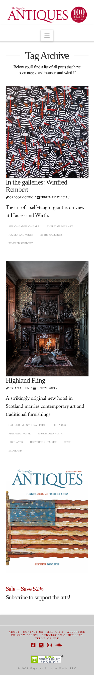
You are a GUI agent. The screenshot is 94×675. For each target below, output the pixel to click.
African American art (24, 226)
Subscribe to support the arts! (38, 597)
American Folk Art (60, 226)
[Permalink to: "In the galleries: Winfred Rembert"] (47, 132)
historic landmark (43, 442)
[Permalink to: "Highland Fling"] (47, 318)
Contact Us (33, 632)
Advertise (76, 632)
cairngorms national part (27, 425)
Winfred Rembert (21, 243)
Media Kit (55, 632)
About (14, 632)
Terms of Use (47, 638)
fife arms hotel (20, 433)
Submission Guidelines (62, 635)
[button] (47, 35)
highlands (16, 442)
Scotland (15, 450)
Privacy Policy (25, 635)
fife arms (59, 425)
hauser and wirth (21, 234)
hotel (68, 442)
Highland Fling (25, 380)
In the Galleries (51, 234)
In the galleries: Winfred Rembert (36, 185)
